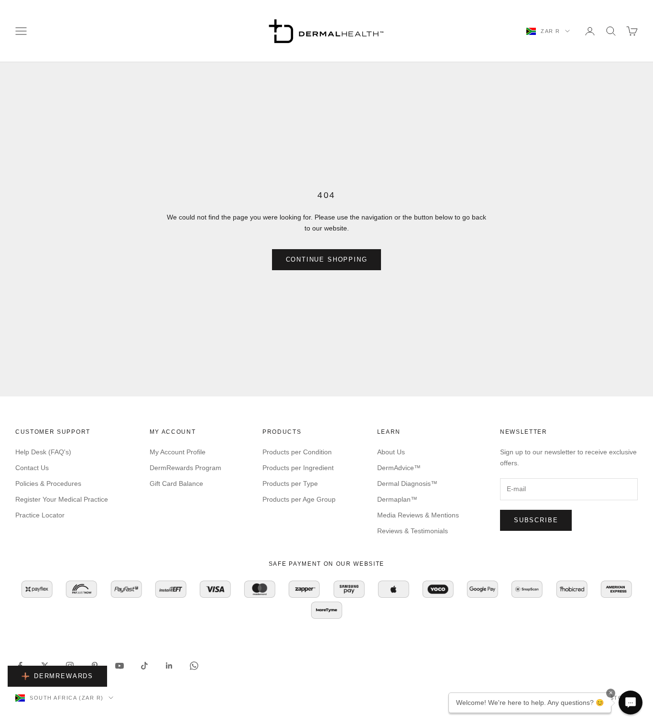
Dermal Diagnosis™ (407, 483)
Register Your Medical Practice (61, 499)
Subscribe (536, 520)
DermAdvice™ (399, 468)
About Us (391, 452)
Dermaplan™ (397, 499)
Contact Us (32, 468)
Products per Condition (297, 452)
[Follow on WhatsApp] (194, 665)
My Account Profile (178, 452)
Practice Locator (40, 515)
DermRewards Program (185, 468)
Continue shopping (327, 259)
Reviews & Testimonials (412, 531)
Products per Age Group (299, 499)
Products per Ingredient (298, 468)
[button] (630, 702)
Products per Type (290, 483)
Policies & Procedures (48, 483)
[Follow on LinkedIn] (169, 665)
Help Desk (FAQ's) (43, 452)
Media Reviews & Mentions (418, 515)
